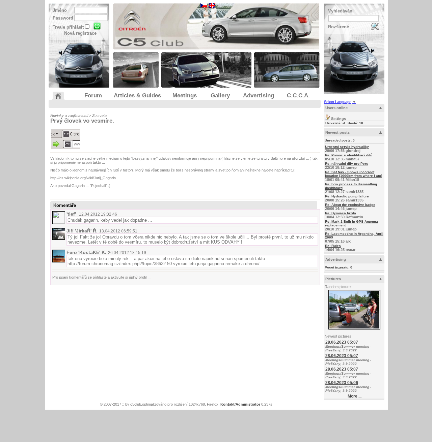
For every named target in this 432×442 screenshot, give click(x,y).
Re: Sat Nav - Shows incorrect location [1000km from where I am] (353, 174)
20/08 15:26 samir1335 (347, 198)
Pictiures (333, 279)
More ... (354, 396)
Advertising (335, 259)
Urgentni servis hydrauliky (347, 147)
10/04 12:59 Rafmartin (344, 215)
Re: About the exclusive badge (350, 205)
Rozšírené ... (341, 26)
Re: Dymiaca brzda (340, 213)
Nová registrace (80, 33)
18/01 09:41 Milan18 (353, 176)
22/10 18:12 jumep (346, 165)
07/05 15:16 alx (354, 237)
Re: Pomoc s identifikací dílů (348, 155)
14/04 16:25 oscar (340, 248)
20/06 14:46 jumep (350, 207)
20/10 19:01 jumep (351, 225)
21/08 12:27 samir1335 (351, 188)
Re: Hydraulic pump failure (347, 196)
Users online (336, 108)
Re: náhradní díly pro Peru (346, 163)
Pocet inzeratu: (338, 267)
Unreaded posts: (340, 140)
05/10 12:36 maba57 (348, 157)
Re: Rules (333, 246)
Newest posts (337, 132)
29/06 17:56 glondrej (347, 149)
